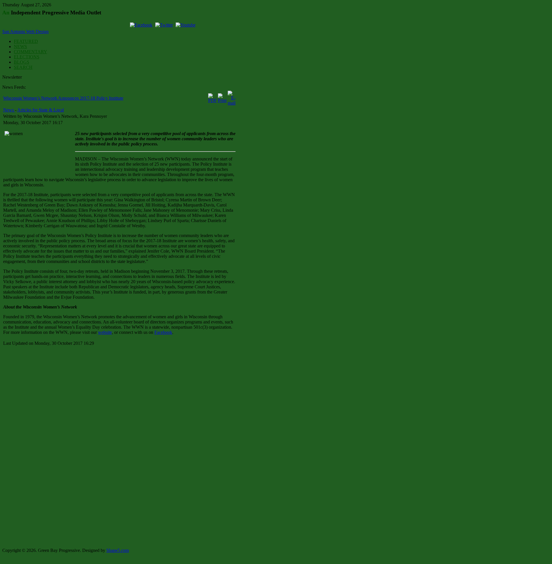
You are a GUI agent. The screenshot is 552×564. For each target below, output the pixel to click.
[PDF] (212, 100)
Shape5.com (117, 550)
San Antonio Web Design (25, 31)
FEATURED (26, 41)
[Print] (222, 100)
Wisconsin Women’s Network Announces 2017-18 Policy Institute (63, 98)
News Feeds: (14, 87)
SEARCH (23, 67)
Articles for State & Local (40, 109)
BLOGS (21, 62)
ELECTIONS (26, 56)
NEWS (20, 46)
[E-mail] (231, 103)
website (105, 332)
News (9, 109)
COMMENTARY (30, 51)
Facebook (163, 332)
